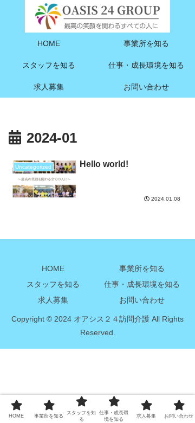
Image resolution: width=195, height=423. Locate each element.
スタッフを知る (53, 284)
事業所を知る (142, 268)
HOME (53, 268)
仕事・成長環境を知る (142, 284)
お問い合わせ (142, 300)
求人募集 (53, 300)
